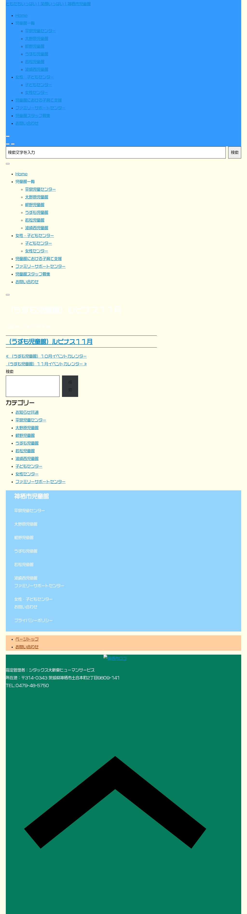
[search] (8, 144)
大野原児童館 (27, 428)
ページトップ (27, 639)
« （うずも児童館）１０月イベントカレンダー (46, 356)
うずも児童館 (27, 443)
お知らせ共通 (27, 412)
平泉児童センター (30, 420)
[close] (8, 136)
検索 (235, 152)
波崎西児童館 (27, 458)
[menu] (13, 144)
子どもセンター (28, 466)
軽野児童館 (25, 435)
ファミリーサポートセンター (40, 482)
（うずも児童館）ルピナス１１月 (49, 341)
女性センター (27, 474)
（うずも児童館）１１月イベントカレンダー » (46, 364)
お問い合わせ (27, 647)
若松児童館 (25, 451)
